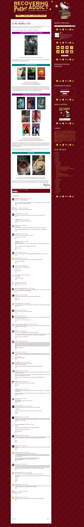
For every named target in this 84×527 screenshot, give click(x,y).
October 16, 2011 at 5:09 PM (23, 491)
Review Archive (39, 15)
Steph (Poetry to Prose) (19, 198)
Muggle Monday (57, 133)
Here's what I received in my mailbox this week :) (23, 319)
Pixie (16, 282)
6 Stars (58, 132)
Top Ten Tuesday (72, 133)
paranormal (73, 138)
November (58, 164)
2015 (56, 155)
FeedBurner (67, 95)
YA (66, 134)
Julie (16, 310)
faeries (65, 135)
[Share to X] (15, 191)
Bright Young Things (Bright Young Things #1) (23, 178)
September (58, 179)
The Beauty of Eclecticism (19, 347)
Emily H (16, 370)
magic (55, 138)
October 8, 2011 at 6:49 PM (24, 241)
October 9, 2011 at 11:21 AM (22, 370)
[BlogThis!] (14, 191)
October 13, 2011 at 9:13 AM (23, 484)
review (56, 140)
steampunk (62, 140)
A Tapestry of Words (41, 177)
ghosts (74, 135)
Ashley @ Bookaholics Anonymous (21, 324)
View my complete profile (57, 39)
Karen (16, 398)
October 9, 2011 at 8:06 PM (24, 435)
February (57, 189)
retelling (74, 139)
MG (74, 132)
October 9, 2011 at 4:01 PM (21, 398)
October (57, 165)
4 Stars (70, 131)
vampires (74, 140)
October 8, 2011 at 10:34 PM (30, 288)
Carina (16, 352)
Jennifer (16, 341)
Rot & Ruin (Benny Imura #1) (22, 177)
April (57, 186)
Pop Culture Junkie (45, 26)
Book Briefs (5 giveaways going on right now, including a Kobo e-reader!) (30, 410)
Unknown (16, 484)
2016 (56, 154)
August (57, 180)
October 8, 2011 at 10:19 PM (21, 282)
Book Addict (17, 384)
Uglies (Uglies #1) (24, 139)
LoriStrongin (17, 435)
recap (71, 139)
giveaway (56, 136)
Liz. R (16, 464)
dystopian (62, 135)
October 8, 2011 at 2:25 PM (27, 198)
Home (19, 15)
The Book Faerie (18, 362)
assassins (73, 134)
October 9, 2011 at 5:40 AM (22, 352)
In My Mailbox (64, 132)
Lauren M (16, 213)
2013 (56, 158)
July (57, 182)
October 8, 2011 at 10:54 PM (25, 303)
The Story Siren (31, 26)
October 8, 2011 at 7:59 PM (22, 258)
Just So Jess (17, 452)
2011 (56, 161)
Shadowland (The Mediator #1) (23, 140)
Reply (16, 204)
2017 (56, 152)
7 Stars (60, 132)
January (57, 191)
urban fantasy (70, 140)
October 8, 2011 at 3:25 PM (24, 219)
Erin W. (16, 265)
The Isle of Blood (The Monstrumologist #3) (28, 83)
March (57, 188)
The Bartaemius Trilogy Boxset (28, 138)
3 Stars (64, 131)
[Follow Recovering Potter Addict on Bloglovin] (64, 56)
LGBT (73, 132)
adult (68, 134)
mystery (66, 138)
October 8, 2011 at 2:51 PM (23, 213)
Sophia (16, 225)
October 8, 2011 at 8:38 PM (22, 265)
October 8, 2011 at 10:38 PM (22, 295)
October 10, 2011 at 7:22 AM (22, 445)
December (58, 162)
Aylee (16, 208)
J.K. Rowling (69, 132)
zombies (61, 141)
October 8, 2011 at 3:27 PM (22, 225)
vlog (55, 141)
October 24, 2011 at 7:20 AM (23, 497)
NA (61, 133)
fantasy (71, 135)
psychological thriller (66, 139)
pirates (55, 139)
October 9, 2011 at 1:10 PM (23, 381)
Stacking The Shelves (65, 133)
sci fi (59, 140)
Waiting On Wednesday (59, 134)
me (63, 138)
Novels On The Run (18, 472)
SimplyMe (16, 381)
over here (20, 377)
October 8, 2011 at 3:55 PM (22, 233)
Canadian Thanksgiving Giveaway (62, 174)
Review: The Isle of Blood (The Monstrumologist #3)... (65, 168)
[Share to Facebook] (17, 191)
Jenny (16, 445)
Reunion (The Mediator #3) (34, 140)
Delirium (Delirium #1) (28, 82)
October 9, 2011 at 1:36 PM (24, 389)
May (57, 185)
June (57, 183)
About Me (26, 15)
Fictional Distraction (21, 357)
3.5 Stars (66, 131)
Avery (16, 252)
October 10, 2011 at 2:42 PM (22, 464)
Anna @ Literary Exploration (20, 288)
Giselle (16, 295)
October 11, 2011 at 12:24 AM (27, 472)
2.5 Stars (61, 131)
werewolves (57, 141)
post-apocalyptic (59, 139)
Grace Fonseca (17, 303)
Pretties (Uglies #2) (31, 139)
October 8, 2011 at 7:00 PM (21, 252)
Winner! (57, 171)
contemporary (57, 135)
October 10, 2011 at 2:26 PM (24, 452)
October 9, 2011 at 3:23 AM (22, 341)
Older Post (48, 518)
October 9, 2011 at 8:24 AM (25, 362)
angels (71, 134)
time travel (65, 140)
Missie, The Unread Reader (19, 424)
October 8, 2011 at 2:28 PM (23, 208)
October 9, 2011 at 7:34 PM (29, 424)
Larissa (16, 258)
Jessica (16, 233)
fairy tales (68, 135)
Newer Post (14, 518)
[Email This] (13, 191)
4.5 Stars (73, 131)
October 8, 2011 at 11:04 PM (21, 310)
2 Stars (58, 131)
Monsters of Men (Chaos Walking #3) (28, 84)
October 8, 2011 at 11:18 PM (32, 324)
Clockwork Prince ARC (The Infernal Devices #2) (28, 57)
